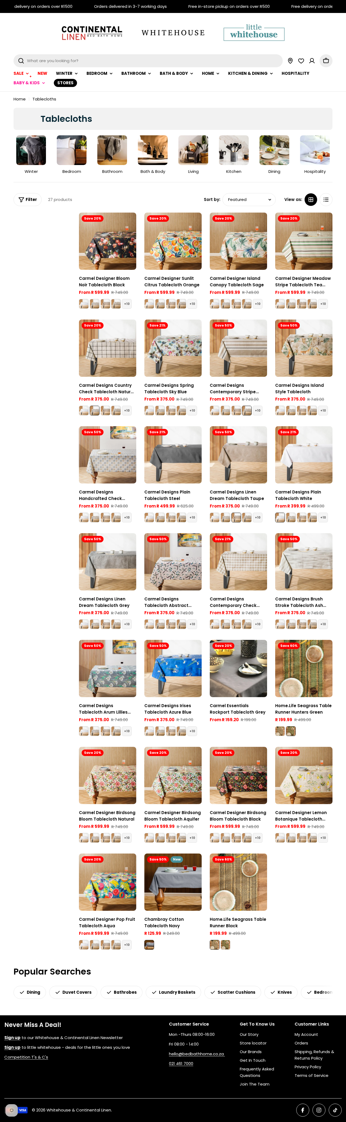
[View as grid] (310, 199)
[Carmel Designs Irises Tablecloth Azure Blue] (173, 668)
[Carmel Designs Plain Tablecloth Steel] (173, 454)
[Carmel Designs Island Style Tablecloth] (303, 348)
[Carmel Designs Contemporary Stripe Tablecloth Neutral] (116, 304)
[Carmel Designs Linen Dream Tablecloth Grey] (107, 561)
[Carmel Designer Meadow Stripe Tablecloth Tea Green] (303, 241)
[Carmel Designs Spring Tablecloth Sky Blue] (173, 348)
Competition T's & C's (26, 1057)
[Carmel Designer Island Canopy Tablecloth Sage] (238, 241)
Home (20, 99)
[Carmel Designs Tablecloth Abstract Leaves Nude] (173, 561)
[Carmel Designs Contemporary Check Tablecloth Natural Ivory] (238, 561)
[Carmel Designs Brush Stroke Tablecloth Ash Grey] (303, 561)
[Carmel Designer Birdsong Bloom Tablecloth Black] (238, 775)
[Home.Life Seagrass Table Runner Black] (280, 731)
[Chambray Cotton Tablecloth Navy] (173, 882)
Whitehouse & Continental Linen (78, 1110)
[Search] (21, 61)
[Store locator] (290, 61)
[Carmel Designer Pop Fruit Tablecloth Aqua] (107, 882)
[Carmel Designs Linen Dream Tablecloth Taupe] (105, 304)
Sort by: (212, 199)
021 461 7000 (181, 1063)
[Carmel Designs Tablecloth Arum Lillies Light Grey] (107, 668)
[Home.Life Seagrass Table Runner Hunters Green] (303, 668)
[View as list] (326, 199)
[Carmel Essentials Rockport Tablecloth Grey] (238, 668)
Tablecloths (44, 99)
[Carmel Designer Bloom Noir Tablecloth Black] (107, 241)
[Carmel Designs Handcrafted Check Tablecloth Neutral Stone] (107, 454)
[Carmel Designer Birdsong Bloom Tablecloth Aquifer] (173, 775)
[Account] (312, 61)
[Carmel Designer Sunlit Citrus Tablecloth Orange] (173, 241)
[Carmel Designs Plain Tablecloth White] (84, 304)
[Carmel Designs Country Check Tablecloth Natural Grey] (94, 304)
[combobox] (148, 60)
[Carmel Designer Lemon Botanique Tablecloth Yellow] (303, 775)
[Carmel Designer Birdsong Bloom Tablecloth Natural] (107, 775)
